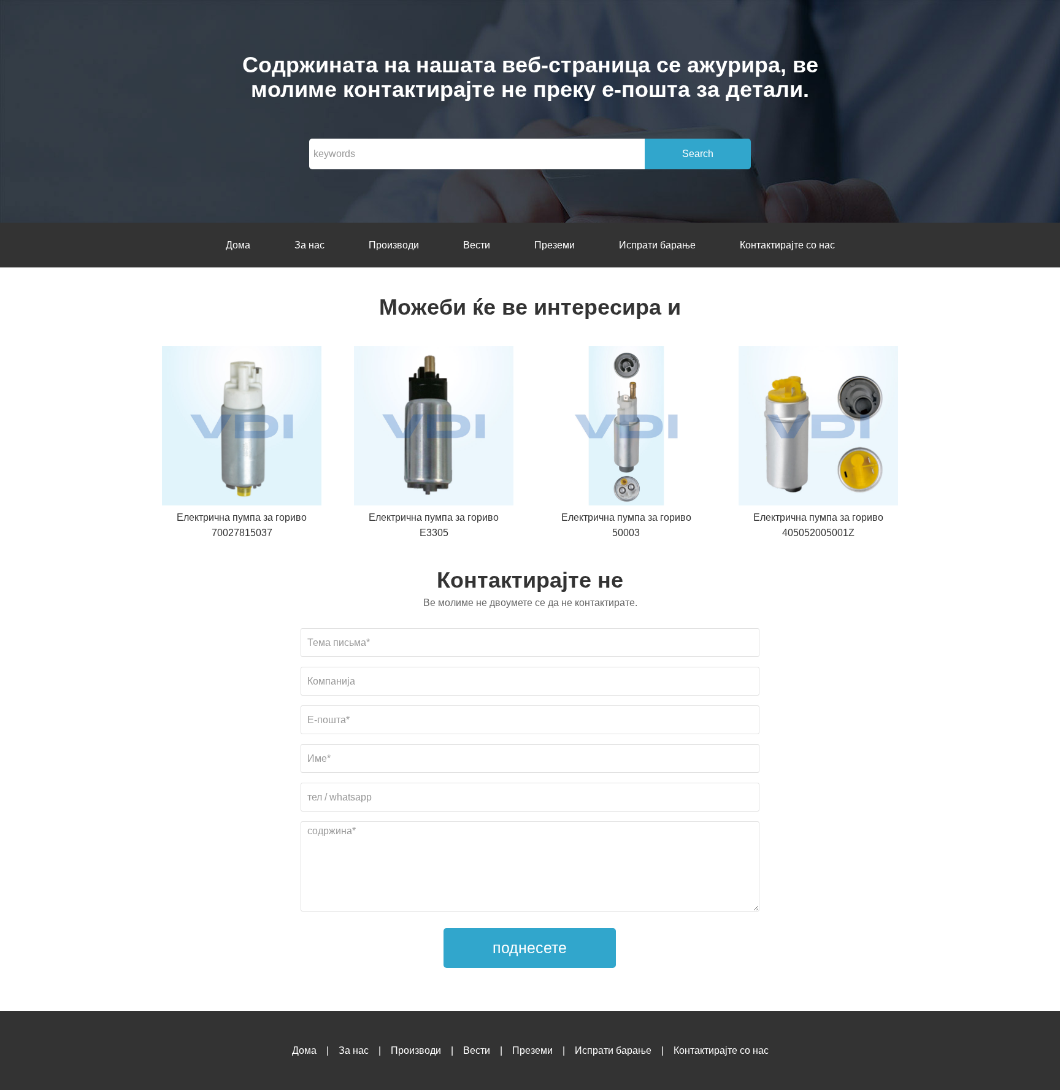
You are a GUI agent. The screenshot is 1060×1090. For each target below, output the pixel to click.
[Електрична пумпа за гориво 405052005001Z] (818, 428)
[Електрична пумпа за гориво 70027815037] (241, 428)
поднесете (530, 947)
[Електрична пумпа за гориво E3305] (433, 428)
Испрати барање (657, 245)
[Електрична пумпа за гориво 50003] (626, 428)
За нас (309, 245)
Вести (476, 245)
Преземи (554, 245)
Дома (238, 245)
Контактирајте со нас (787, 245)
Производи (394, 245)
